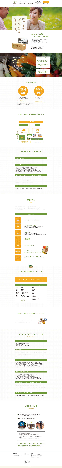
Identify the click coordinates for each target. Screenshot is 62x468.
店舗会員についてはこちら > (39, 101)
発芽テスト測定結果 (39, 456)
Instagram (18, 456)
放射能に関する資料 (39, 454)
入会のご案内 (31, 3)
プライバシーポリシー (27, 462)
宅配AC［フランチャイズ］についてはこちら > (23, 101)
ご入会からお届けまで (33, 455)
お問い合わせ (46, 3)
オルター (14, 2)
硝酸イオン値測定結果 (39, 455)
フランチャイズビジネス (27, 461)
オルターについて (22, 3)
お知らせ (38, 3)
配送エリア (32, 456)
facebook (17, 456)
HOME (26, 453)
